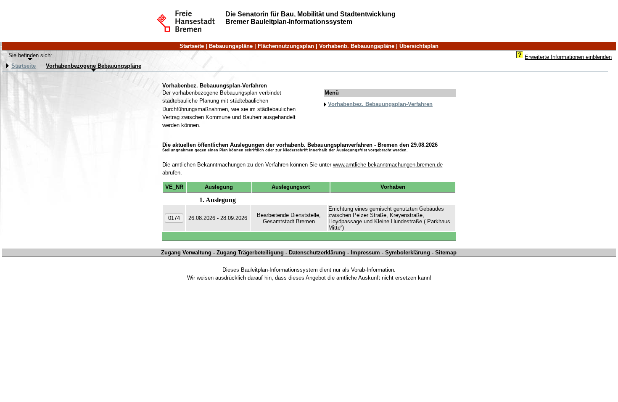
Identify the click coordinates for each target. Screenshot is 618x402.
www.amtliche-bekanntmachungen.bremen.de (388, 164)
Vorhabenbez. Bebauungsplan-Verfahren (380, 104)
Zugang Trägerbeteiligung (250, 252)
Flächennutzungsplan (286, 46)
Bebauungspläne (231, 46)
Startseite (192, 46)
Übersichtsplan (418, 46)
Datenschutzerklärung (317, 252)
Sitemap (446, 252)
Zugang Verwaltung (186, 252)
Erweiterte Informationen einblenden (568, 57)
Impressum (365, 252)
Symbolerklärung (407, 252)
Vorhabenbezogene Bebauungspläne (93, 66)
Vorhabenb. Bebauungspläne (356, 46)
